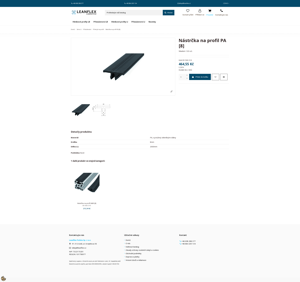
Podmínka (75, 153)
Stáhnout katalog (132, 247)
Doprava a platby (132, 257)
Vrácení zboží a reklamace (136, 260)
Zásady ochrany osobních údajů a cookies (142, 250)
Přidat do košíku (201, 77)
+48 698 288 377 (78, 3)
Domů (128, 240)
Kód (180, 60)
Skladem (182, 51)
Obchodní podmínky (133, 253)
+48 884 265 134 (131, 3)
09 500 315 (86, 205)
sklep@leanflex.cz (185, 3)
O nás (128, 243)
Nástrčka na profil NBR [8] (86, 203)
